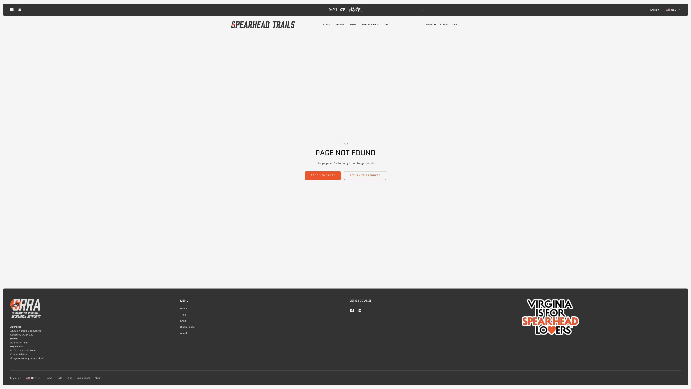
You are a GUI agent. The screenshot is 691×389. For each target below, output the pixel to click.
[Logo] (263, 24)
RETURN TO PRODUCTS (365, 175)
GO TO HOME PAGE (323, 175)
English (14, 378)
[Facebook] (12, 10)
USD (33, 378)
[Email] (20, 10)
